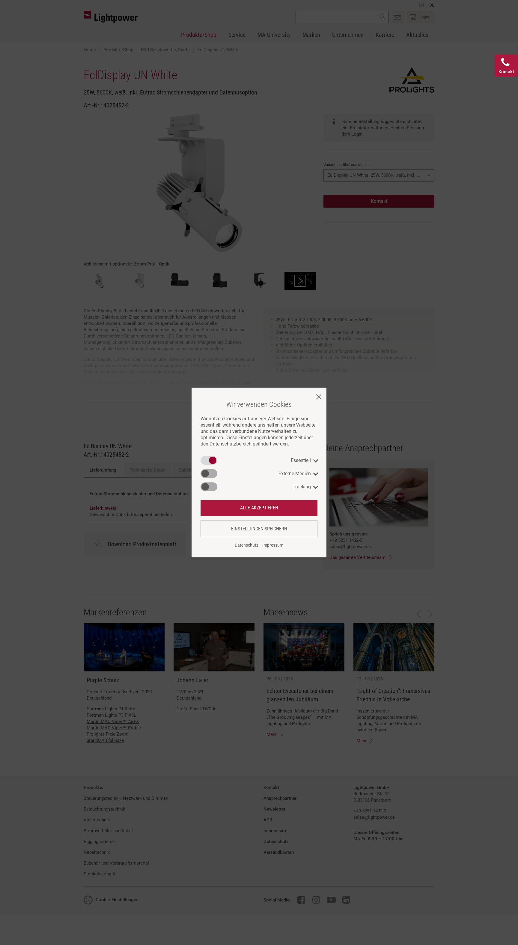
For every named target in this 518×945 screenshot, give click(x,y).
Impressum (272, 545)
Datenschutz (246, 545)
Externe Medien (294, 473)
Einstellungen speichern (259, 529)
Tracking (302, 487)
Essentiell (301, 460)
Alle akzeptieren (259, 508)
